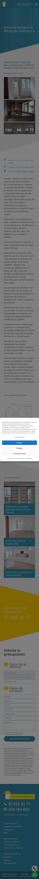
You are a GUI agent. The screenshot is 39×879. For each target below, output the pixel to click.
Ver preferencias (19, 454)
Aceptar (19, 443)
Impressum (29, 458)
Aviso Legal (10, 458)
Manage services (19, 437)
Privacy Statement (19, 458)
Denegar (19, 448)
